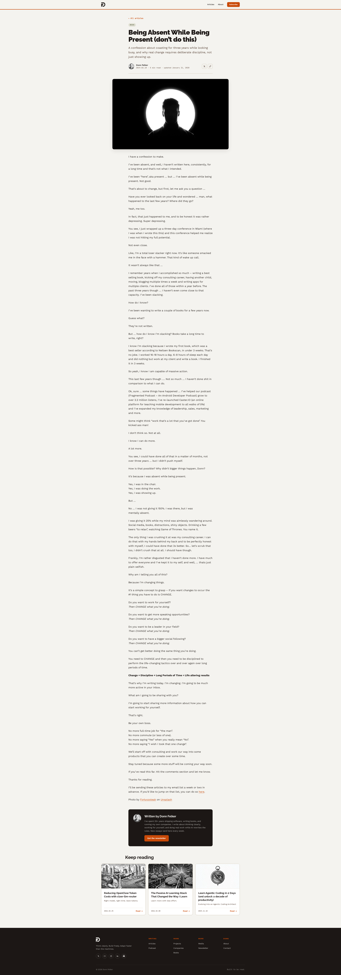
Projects (177, 944)
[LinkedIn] (117, 956)
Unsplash (166, 799)
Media (201, 944)
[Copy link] (210, 66)
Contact (227, 948)
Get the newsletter (156, 838)
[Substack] (123, 956)
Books (176, 953)
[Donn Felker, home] (103, 4)
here (201, 791)
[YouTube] (104, 956)
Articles (210, 4)
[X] (98, 956)
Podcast (152, 948)
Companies (178, 948)
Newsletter (203, 948)
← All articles (135, 18)
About (220, 4)
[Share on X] (204, 66)
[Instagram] (111, 956)
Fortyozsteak (148, 799)
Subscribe (233, 4)
